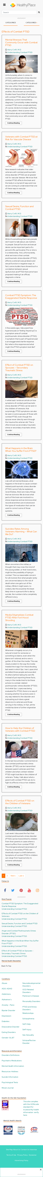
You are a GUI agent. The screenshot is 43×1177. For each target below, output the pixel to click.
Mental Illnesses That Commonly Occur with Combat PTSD (21, 42)
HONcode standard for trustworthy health (31, 1107)
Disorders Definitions (10, 1055)
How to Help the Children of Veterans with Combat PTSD (20, 729)
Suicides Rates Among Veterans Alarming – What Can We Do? (21, 531)
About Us (16, 1150)
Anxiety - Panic (8, 1005)
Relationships (28, 1013)
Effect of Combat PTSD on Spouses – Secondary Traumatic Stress (19, 367)
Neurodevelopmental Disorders (31, 984)
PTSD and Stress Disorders (29, 1008)
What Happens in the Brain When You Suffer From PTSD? (20, 449)
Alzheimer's (6, 999)
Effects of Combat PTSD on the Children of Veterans (19, 802)
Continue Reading (13, 123)
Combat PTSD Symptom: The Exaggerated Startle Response (21, 296)
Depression (6, 1016)
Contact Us (25, 1150)
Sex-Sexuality (28, 1035)
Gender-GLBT (8, 1037)
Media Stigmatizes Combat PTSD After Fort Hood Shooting (19, 617)
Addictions (6, 994)
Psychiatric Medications (12, 1060)
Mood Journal (8, 1088)
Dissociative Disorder (10, 1027)
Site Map (9, 1150)
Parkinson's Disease (30, 996)
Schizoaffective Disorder (29, 1041)
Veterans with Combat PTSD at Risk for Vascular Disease (21, 138)
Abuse (4, 983)
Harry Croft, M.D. (14, 49)
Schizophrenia (28, 1018)
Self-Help (26, 1024)
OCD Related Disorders (28, 990)
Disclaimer (33, 1155)
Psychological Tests (10, 1082)
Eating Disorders (9, 1032)
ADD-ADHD (7, 988)
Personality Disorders (31, 1001)
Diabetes (5, 1021)
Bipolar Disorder (8, 1010)
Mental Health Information (13, 1066)
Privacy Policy (22, 1155)
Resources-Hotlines (10, 1071)
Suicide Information (10, 1077)
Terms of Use (11, 1155)
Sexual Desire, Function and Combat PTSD (19, 208)
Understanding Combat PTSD (19, 52)
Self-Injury (26, 1029)
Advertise (33, 1150)
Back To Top (6, 966)
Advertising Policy (21, 1160)
